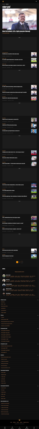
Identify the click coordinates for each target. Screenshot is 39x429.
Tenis (32, 285)
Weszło (3, 216)
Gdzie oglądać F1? (4, 352)
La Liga (16, 280)
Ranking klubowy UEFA (4, 319)
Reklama (21, 422)
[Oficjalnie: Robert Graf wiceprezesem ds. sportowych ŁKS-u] (19, 120)
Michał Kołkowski (8, 293)
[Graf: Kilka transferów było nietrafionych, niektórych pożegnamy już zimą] (19, 87)
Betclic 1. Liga (4, 29)
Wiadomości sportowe (3, 299)
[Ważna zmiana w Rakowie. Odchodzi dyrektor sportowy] (19, 158)
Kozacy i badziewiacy (17, 281)
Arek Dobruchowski (4, 100)
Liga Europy (7, 281)
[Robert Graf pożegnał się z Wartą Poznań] (19, 256)
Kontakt (18, 422)
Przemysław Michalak (4, 225)
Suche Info (3, 156)
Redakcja (14, 422)
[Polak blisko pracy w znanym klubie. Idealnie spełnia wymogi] (19, 54)
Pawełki (11, 295)
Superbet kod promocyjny (5, 403)
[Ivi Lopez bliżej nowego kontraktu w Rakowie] (19, 191)
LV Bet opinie (3, 376)
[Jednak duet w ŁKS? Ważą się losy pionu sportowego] (19, 125)
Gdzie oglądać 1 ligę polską (5, 332)
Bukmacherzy (2, 355)
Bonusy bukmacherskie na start (6, 357)
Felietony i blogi (22, 280)
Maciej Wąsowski (4, 154)
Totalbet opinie (3, 392)
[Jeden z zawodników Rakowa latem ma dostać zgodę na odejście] (19, 218)
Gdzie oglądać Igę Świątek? (5, 350)
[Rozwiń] (37, 299)
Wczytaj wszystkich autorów (19, 271)
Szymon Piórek (4, 94)
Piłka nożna (2, 315)
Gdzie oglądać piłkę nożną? (4, 328)
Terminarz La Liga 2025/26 (5, 325)
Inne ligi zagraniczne (5, 52)
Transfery (2, 317)
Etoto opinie (3, 396)
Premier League (8, 280)
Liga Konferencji (3, 310)
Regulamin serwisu (26, 422)
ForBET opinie (3, 394)
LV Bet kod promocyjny (4, 407)
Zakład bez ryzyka (4, 359)
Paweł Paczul (8, 279)
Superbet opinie (3, 374)
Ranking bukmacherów (4, 363)
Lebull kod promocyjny (4, 409)
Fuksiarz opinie (3, 383)
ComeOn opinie (3, 387)
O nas (11, 422)
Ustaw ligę (7, 295)
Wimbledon (15, 290)
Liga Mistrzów (12, 281)
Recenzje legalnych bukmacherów (5, 370)
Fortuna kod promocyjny (5, 405)
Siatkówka (23, 290)
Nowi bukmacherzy (4, 365)
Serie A (19, 280)
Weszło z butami (23, 281)
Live (30, 280)
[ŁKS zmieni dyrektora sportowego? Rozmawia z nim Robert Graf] (19, 131)
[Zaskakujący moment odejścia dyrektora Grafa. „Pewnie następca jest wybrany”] (19, 152)
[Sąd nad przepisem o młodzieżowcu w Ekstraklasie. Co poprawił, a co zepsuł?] (19, 223)
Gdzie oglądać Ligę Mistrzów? (5, 334)
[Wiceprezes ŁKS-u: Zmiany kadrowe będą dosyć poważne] (19, 98)
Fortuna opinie (3, 372)
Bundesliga (12, 280)
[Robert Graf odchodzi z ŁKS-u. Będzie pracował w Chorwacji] (19, 21)
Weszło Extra (27, 280)
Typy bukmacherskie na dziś (5, 367)
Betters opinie (3, 398)
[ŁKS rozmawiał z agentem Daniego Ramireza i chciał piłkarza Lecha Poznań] (19, 60)
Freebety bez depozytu (4, 361)
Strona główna (3, 4)
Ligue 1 (32, 281)
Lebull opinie (3, 378)
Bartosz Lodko (4, 67)
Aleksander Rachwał (8, 288)
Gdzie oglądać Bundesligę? (5, 341)
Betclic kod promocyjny (4, 411)
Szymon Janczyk (4, 127)
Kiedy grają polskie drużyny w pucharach (7, 321)
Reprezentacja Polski (4, 306)
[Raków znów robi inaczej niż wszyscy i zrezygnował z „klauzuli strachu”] (19, 229)
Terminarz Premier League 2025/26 (6, 323)
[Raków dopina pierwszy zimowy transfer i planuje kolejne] (19, 251)
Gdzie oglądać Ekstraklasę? (5, 330)
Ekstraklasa (4, 96)
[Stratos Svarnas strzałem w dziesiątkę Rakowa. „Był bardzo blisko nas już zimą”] (19, 185)
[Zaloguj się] (36, 1)
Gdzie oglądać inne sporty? (4, 343)
